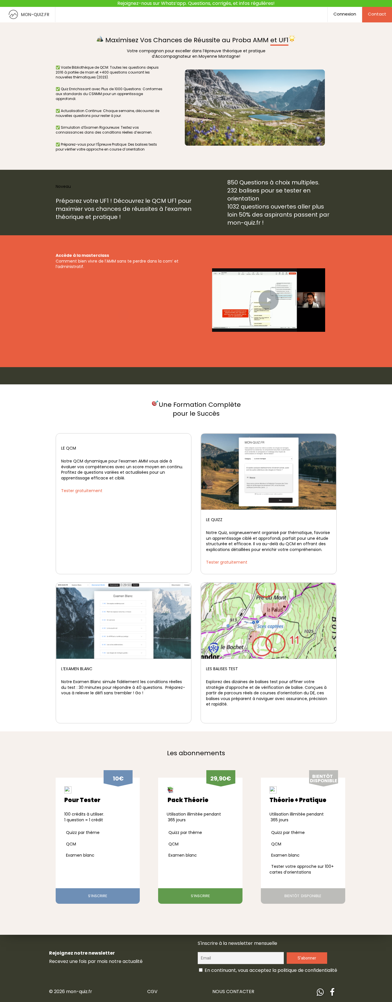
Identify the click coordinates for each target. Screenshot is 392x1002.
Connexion (344, 14)
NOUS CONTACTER (233, 991)
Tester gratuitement (81, 491)
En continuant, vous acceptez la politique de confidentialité (270, 970)
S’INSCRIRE (97, 896)
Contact (377, 14)
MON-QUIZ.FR (35, 14)
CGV (152, 991)
